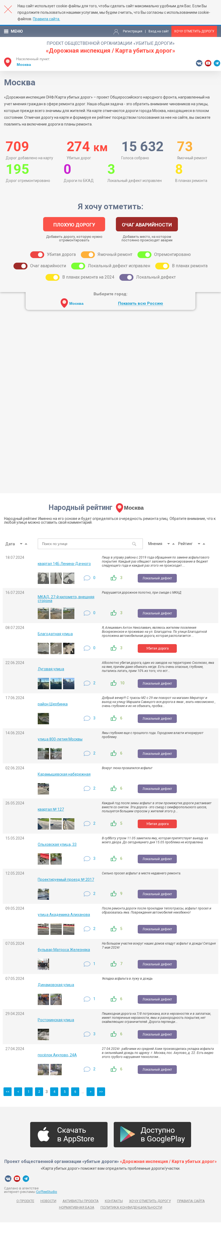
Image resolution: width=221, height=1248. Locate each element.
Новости (48, 1201)
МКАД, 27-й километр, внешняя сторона (66, 599)
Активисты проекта (81, 1201)
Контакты (114, 1201)
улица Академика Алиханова (64, 914)
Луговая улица (51, 669)
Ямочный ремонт (115, 254)
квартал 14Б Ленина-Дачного (64, 564)
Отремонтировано (172, 254)
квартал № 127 (51, 809)
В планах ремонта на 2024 (88, 277)
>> (101, 1092)
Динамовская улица (56, 985)
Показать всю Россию (140, 304)
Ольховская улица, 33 (57, 844)
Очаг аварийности (48, 265)
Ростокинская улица (56, 1020)
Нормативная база (76, 1207)
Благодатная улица (55, 634)
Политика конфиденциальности (131, 1207)
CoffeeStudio (46, 1192)
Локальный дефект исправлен (119, 265)
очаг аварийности (147, 225)
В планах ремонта (190, 265)
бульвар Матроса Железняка (64, 950)
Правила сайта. (46, 19)
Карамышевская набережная (64, 774)
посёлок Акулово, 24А (57, 1055)
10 (122, 683)
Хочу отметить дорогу (194, 31)
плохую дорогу (74, 225)
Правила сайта (191, 1201)
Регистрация (132, 31)
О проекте (25, 1201)
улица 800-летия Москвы (60, 739)
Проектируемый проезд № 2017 (66, 879)
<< (7, 1092)
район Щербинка (53, 704)
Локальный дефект (156, 277)
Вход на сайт (159, 31)
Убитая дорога (61, 254)
